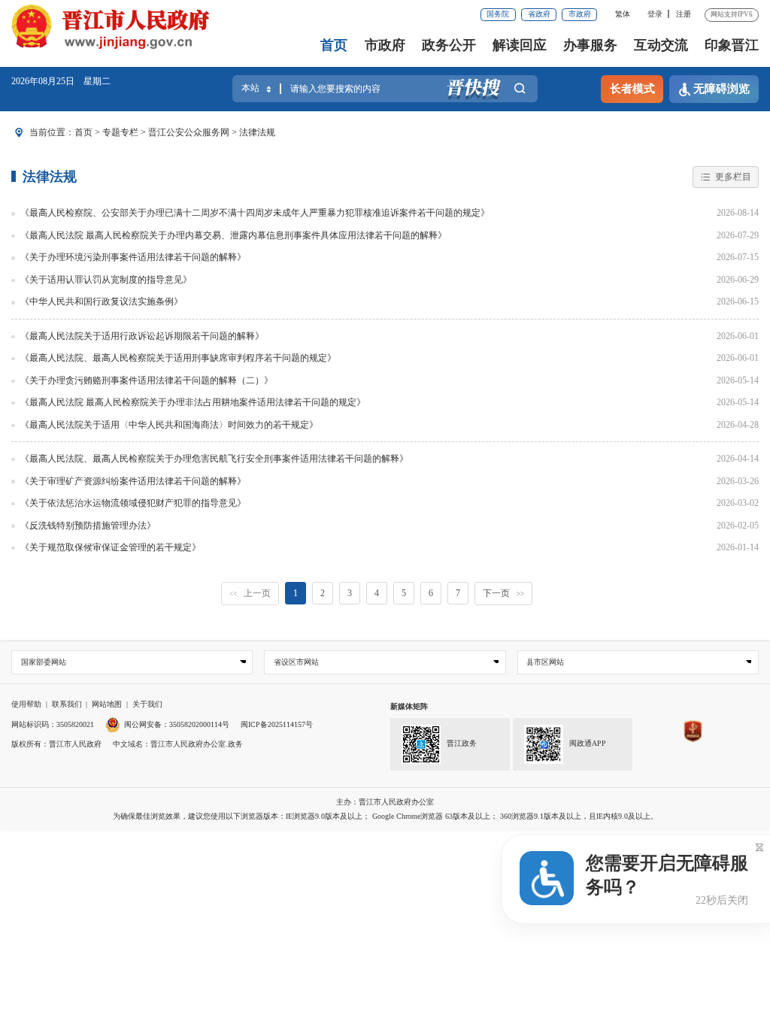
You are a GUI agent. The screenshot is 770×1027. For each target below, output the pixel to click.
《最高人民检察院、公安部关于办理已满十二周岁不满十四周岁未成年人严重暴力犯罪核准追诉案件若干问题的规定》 (255, 213)
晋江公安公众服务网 (188, 132)
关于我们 (147, 704)
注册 (683, 14)
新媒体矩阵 (409, 706)
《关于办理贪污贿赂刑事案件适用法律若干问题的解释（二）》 (146, 380)
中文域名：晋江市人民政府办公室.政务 (178, 744)
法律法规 (257, 132)
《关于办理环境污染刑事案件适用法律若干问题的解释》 (133, 257)
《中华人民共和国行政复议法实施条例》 (101, 301)
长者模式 (632, 89)
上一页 (250, 593)
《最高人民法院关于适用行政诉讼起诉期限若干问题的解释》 (142, 336)
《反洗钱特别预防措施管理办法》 (88, 525)
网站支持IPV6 (732, 14)
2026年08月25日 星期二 (61, 81)
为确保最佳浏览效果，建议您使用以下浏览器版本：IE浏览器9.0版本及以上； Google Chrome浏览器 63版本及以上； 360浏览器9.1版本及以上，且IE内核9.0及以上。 (385, 816)
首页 (333, 45)
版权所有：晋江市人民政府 (56, 744)
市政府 (579, 14)
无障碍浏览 (721, 89)
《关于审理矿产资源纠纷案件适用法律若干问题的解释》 (133, 481)
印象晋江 (732, 45)
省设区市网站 (296, 662)
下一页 (503, 593)
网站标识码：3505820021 (52, 724)
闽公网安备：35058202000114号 (176, 724)
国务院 (498, 14)
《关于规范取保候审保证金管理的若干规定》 (110, 547)
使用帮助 (26, 704)
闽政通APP (587, 743)
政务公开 (449, 45)
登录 (654, 14)
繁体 (622, 14)
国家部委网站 (43, 662)
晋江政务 (462, 743)
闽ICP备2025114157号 (277, 724)
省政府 (539, 14)
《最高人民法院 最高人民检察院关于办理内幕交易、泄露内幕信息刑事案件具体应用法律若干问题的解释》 (233, 235)
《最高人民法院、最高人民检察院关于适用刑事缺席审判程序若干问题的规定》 (178, 358)
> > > (174, 132)
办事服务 (590, 45)
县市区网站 (545, 662)
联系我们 (67, 704)
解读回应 (520, 45)
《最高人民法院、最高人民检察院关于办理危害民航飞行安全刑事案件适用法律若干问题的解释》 (214, 458)
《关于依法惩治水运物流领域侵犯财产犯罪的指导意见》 (133, 503)
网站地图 (107, 704)
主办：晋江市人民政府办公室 (385, 802)
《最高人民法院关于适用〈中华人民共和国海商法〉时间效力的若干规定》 (169, 425)
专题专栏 (120, 132)
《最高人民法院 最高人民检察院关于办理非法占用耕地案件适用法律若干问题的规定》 (192, 402)
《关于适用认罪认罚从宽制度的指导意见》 (106, 279)
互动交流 (661, 45)
